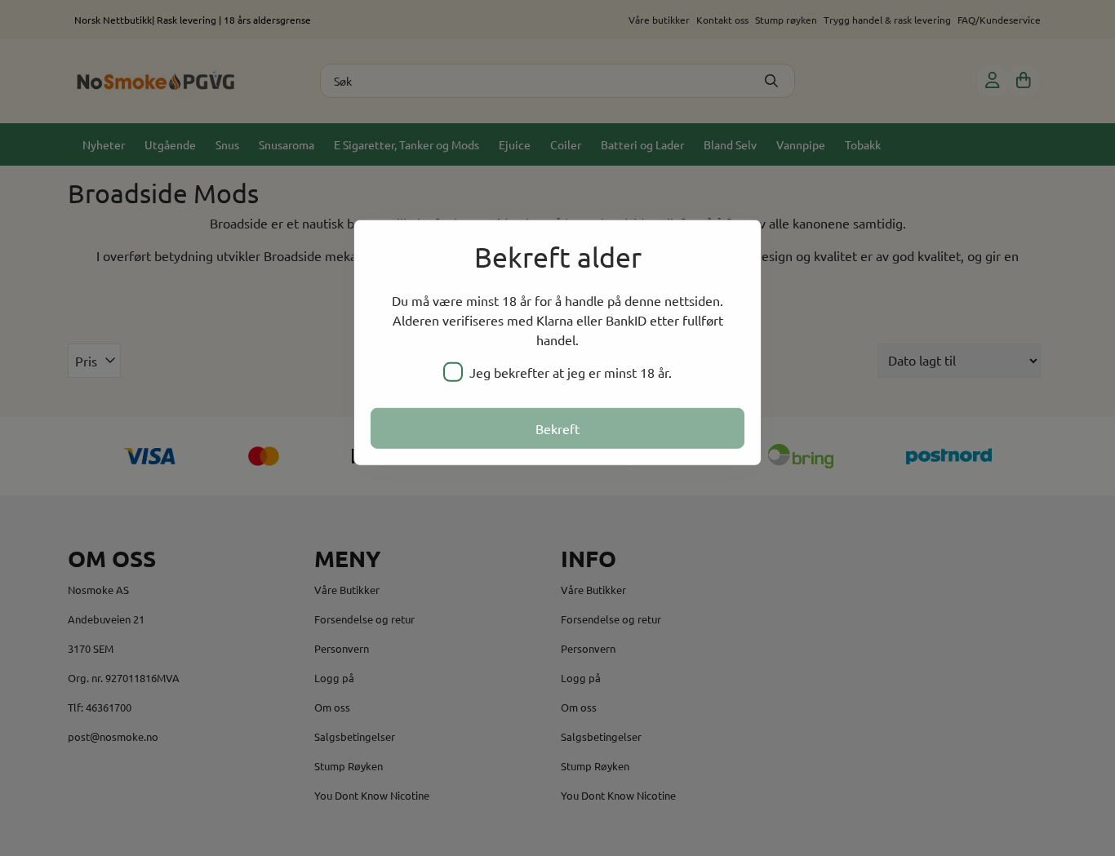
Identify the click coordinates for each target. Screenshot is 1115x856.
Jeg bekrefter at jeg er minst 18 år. (570, 372)
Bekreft (557, 428)
